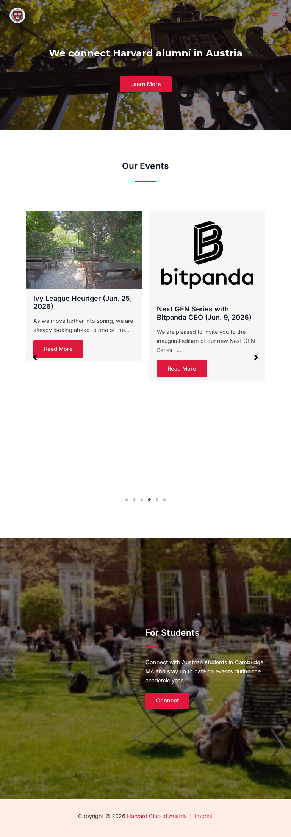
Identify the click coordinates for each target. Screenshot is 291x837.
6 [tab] (164, 500)
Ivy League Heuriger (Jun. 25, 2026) (82, 302)
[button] (35, 357)
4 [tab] (149, 500)
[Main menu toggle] (275, 15)
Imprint (204, 816)
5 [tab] (157, 500)
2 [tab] (134, 500)
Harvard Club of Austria (157, 816)
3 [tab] (142, 500)
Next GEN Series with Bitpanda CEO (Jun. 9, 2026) (204, 313)
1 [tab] (126, 500)
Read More (58, 349)
